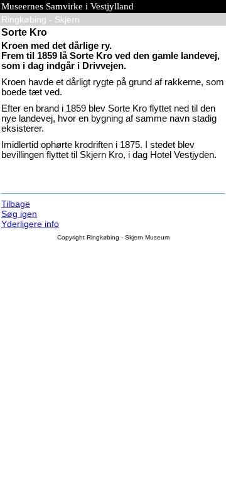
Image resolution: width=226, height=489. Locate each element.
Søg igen (19, 214)
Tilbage (15, 204)
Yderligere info (30, 224)
